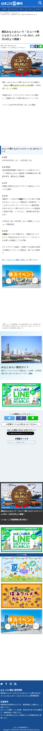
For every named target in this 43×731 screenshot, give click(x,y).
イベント (30, 9)
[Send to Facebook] (36, 46)
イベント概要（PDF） (17, 260)
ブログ (4, 9)
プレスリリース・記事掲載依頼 (28, 695)
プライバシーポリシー (21, 693)
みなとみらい (12, 442)
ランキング (12, 9)
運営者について (6, 693)
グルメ (21, 9)
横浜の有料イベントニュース (26, 442)
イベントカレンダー (7, 695)
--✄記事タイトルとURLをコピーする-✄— (13, 47)
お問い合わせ (35, 693)
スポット (39, 9)
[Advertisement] (21, 21)
